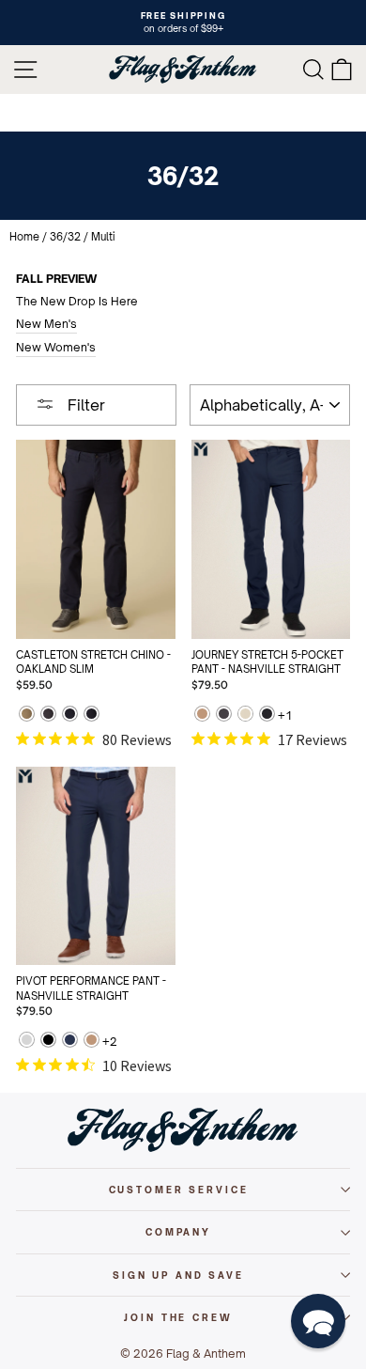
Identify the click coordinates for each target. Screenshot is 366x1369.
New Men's (46, 324)
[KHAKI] (202, 715)
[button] (318, 1321)
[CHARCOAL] (48, 715)
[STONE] (245, 715)
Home (24, 236)
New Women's (56, 347)
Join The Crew (178, 1317)
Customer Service (179, 1189)
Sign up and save (178, 1275)
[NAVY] (70, 715)
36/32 (65, 236)
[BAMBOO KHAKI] (27, 715)
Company (178, 1231)
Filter (84, 405)
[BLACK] (267, 715)
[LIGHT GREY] (27, 1041)
